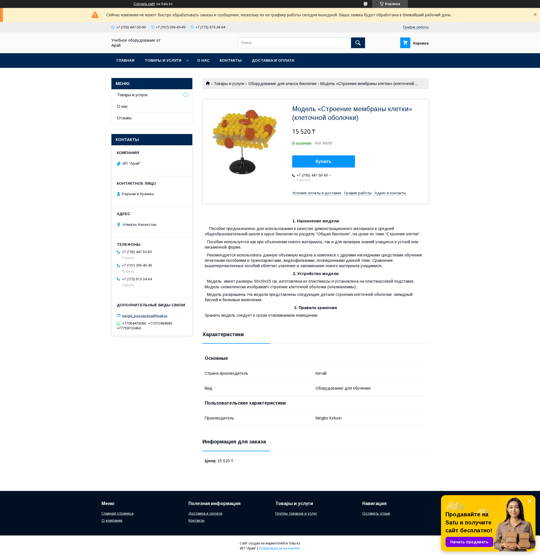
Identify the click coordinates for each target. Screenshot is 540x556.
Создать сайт (144, 4)
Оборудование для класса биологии (282, 83)
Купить (324, 161)
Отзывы (124, 118)
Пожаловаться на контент (279, 548)
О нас (203, 60)
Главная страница (118, 513)
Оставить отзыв (376, 513)
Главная (125, 60)
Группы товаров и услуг (296, 513)
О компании (112, 520)
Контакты (231, 60)
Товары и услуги (163, 60)
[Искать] (358, 42)
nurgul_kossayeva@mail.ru (144, 315)
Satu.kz (294, 543)
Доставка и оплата (273, 60)
